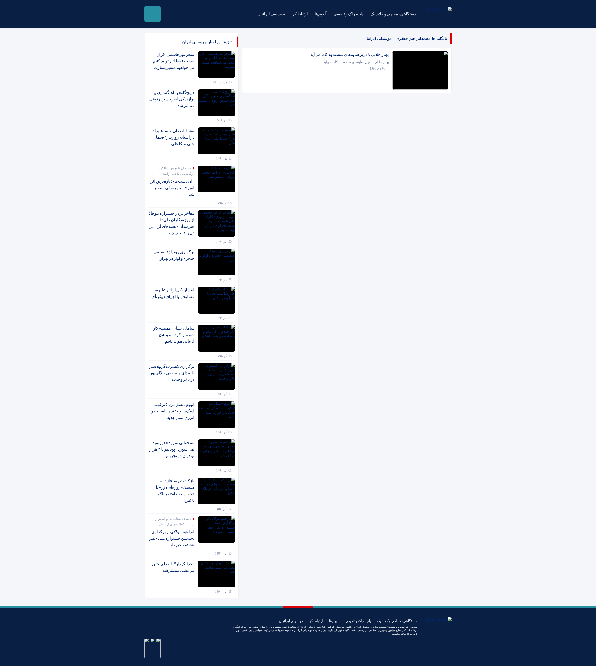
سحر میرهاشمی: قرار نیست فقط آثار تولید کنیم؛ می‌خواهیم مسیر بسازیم (173, 61)
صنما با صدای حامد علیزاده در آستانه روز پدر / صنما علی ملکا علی (172, 137)
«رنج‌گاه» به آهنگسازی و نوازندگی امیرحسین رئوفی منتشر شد (171, 99)
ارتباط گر (300, 14)
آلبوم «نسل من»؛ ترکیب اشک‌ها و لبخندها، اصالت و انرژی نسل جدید (172, 411)
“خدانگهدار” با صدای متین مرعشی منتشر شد (173, 567)
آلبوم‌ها (320, 14)
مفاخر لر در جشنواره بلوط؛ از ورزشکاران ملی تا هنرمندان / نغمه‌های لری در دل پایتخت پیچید (171, 223)
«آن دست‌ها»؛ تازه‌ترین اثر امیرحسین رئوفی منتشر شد (172, 188)
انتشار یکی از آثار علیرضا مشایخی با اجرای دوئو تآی (173, 293)
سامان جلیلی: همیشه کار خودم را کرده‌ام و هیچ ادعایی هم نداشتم (173, 335)
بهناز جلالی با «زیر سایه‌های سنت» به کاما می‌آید (349, 54)
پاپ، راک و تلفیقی (348, 14)
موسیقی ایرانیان (271, 14)
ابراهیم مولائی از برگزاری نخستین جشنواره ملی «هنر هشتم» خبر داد (171, 538)
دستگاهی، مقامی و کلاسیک (393, 14)
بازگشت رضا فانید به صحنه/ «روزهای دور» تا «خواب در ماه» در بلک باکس (175, 491)
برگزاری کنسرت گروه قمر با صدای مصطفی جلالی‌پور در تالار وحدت (171, 373)
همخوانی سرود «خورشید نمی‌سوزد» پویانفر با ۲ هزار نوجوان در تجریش (171, 449)
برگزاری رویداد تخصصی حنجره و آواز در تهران (173, 255)
